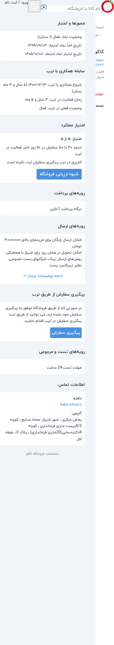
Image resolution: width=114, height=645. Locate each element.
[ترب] (107, 6)
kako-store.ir (99, 62)
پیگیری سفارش (66, 333)
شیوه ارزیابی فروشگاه (59, 174)
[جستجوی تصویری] (43, 7)
